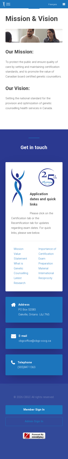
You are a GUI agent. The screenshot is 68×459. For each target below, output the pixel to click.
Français (52, 4)
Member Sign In (34, 409)
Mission (18, 249)
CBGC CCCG (9, 5)
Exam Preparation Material (46, 263)
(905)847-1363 (26, 367)
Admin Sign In (34, 421)
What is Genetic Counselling (21, 268)
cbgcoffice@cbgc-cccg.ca (35, 340)
